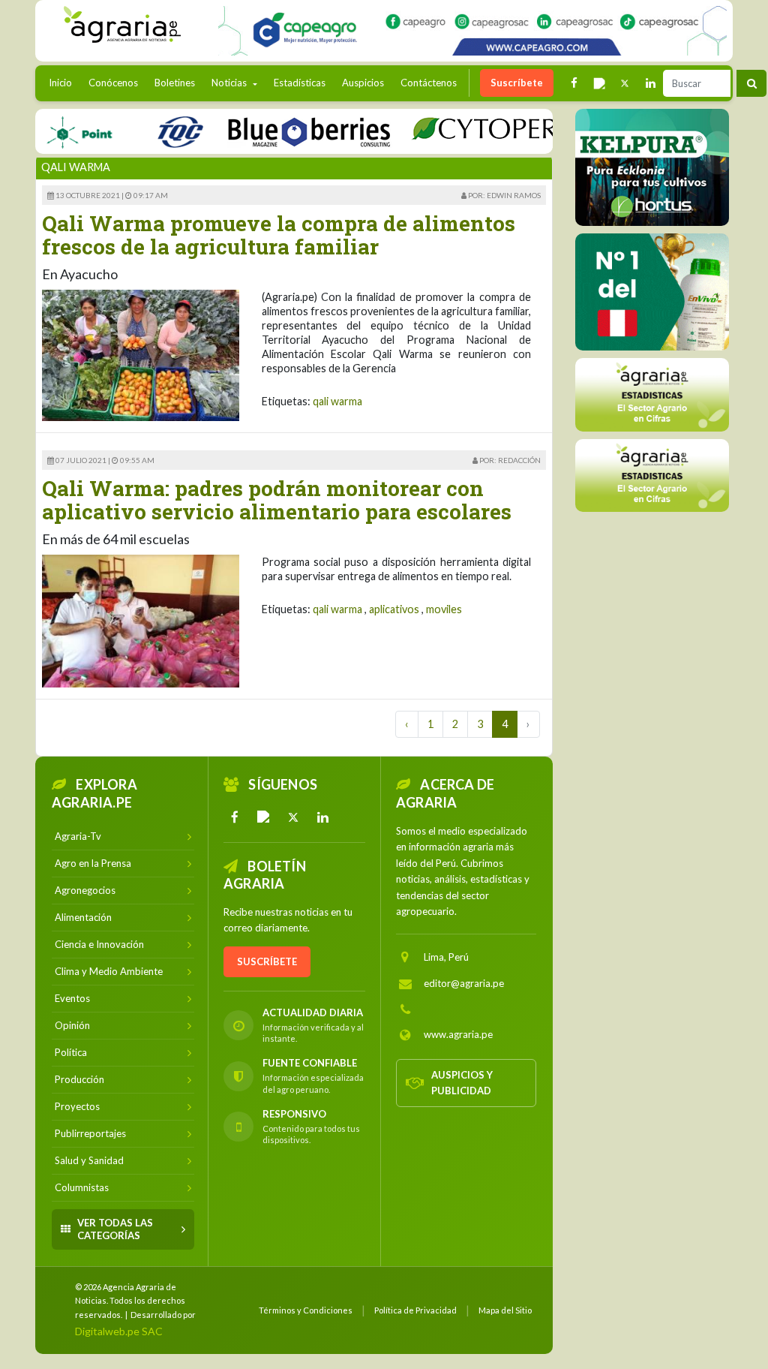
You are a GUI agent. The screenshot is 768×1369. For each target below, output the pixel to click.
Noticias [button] (230, 83)
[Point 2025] (652, 292)
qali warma (337, 401)
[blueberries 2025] (283, 131)
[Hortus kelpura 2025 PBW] (652, 167)
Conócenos (113, 83)
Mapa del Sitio (505, 1310)
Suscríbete (516, 83)
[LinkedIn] (322, 817)
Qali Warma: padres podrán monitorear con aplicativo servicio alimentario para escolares (277, 499)
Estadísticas (300, 83)
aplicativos (394, 609)
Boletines (174, 83)
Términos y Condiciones (305, 1310)
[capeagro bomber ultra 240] (472, 31)
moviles (444, 609)
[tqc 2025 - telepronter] (154, 131)
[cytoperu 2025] (469, 131)
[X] (293, 817)
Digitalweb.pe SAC (119, 1331)
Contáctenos (428, 83)
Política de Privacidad (415, 1310)
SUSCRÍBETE (267, 961)
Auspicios (363, 83)
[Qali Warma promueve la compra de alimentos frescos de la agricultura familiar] (140, 354)
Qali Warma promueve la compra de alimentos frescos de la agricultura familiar (278, 234)
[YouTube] (264, 817)
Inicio (64, 82)
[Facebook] (235, 817)
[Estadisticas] (652, 394)
